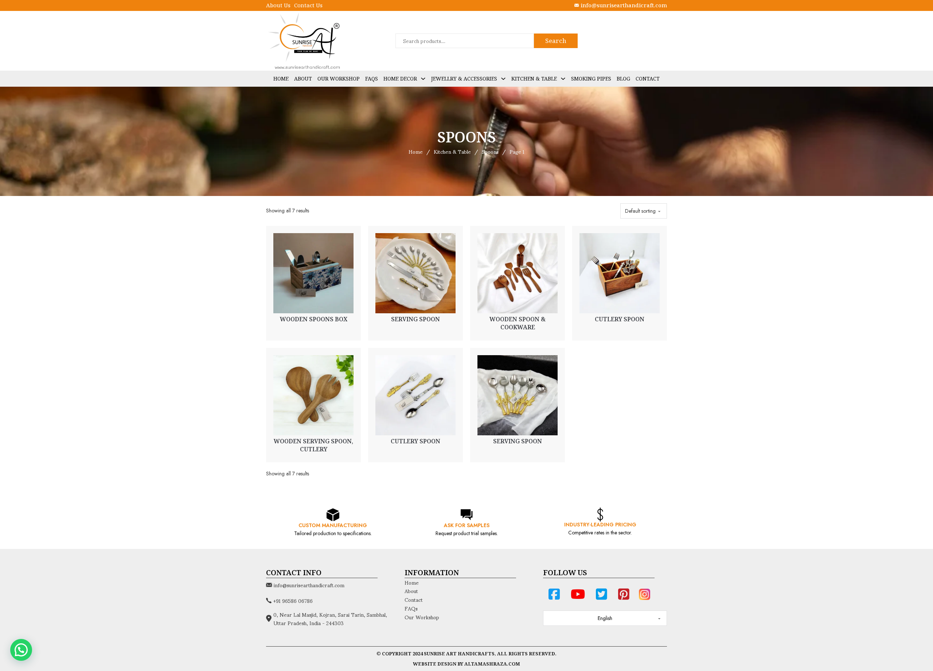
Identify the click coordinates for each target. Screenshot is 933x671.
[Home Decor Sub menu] (423, 78)
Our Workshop (338, 78)
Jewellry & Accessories (464, 78)
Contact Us (308, 5)
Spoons (490, 151)
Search (555, 40)
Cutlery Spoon (619, 319)
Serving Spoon (415, 319)
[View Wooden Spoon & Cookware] (517, 272)
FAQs (371, 78)
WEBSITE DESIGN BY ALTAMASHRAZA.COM (466, 663)
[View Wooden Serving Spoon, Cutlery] (313, 394)
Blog (623, 78)
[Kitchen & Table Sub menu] (563, 78)
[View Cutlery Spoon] (619, 272)
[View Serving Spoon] (415, 272)
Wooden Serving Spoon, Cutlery (313, 445)
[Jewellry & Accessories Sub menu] (503, 78)
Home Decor (400, 78)
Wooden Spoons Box (313, 319)
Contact (648, 78)
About (303, 78)
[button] (21, 650)
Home (281, 78)
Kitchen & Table (534, 78)
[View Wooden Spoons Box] (313, 272)
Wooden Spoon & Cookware (517, 323)
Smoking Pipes (591, 78)
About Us (278, 5)
